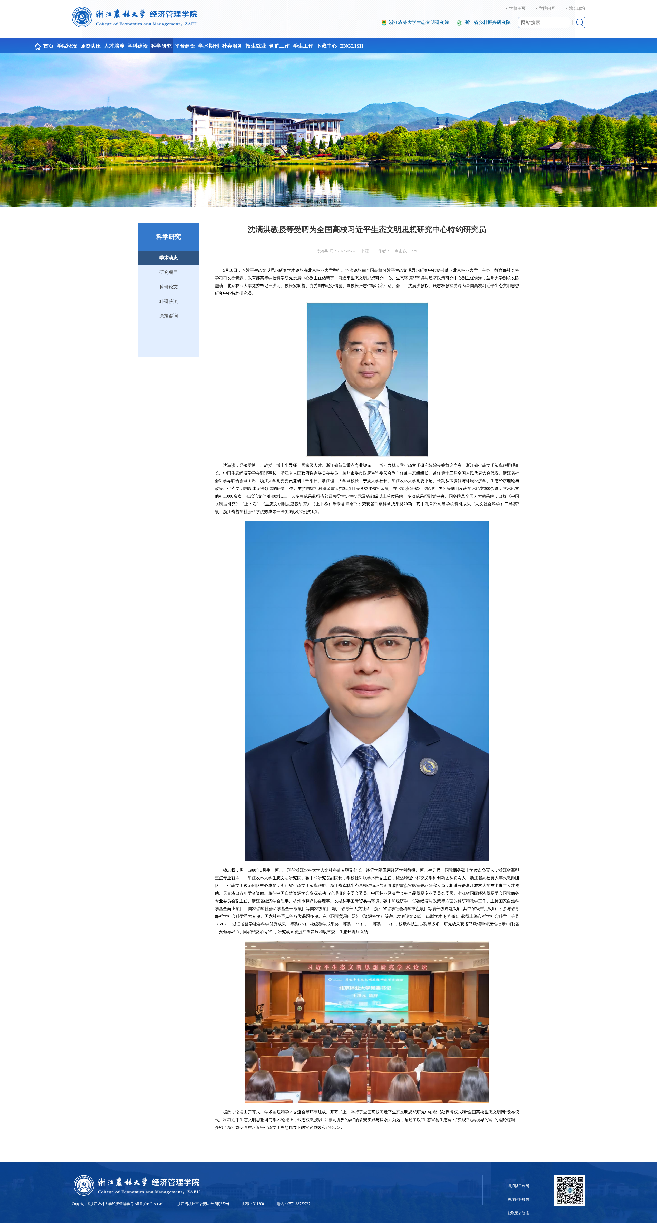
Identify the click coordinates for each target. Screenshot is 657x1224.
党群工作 (279, 46)
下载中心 (326, 46)
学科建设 (138, 46)
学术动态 (168, 257)
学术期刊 (208, 46)
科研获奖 (168, 301)
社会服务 (232, 46)
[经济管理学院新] (135, 17)
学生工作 (303, 46)
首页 (48, 46)
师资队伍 (90, 46)
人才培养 (114, 46)
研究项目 (168, 272)
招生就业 (256, 46)
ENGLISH (351, 46)
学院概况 (67, 46)
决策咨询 (168, 315)
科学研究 (161, 46)
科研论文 (168, 286)
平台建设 (185, 46)
